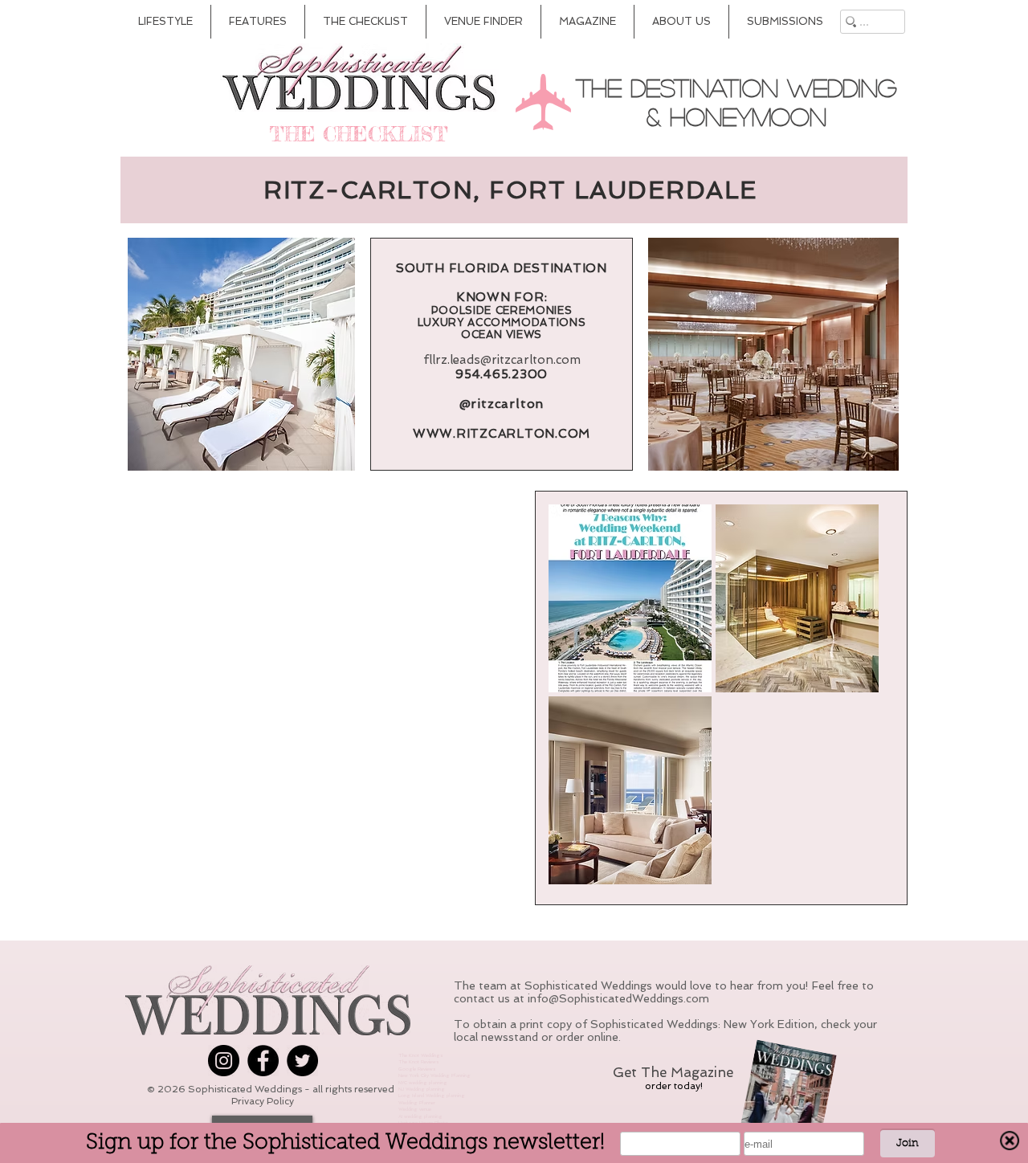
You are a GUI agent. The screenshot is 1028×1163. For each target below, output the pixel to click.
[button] (630, 598)
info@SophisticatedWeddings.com (618, 998)
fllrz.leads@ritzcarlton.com (502, 360)
